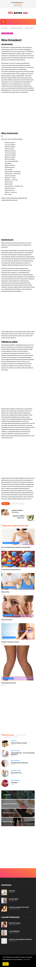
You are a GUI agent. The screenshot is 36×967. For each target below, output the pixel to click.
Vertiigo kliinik (13, 899)
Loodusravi (14, 740)
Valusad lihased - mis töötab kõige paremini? (23, 753)
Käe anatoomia (16, 773)
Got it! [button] (5, 964)
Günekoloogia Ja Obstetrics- (10, 542)
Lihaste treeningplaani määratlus (20, 939)
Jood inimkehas (14, 931)
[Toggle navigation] (3, 21)
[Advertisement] (18, 112)
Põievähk (14, 782)
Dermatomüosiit (6, 619)
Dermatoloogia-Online (9, 637)
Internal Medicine (7, 565)
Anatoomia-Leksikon (16, 28)
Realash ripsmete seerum (10, 642)
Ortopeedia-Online (8, 678)
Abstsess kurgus (14, 923)
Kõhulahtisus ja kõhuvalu (19, 763)
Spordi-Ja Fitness (15, 750)
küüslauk (12, 891)
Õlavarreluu (5, 592)
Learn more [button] (26, 959)
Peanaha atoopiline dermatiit (19, 907)
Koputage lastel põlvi (8, 683)
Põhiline (5, 28)
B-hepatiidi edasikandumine (11, 569)
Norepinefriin (18, 4)
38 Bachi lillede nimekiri (19, 743)
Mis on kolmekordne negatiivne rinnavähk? (16, 547)
